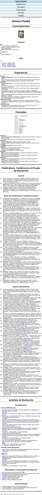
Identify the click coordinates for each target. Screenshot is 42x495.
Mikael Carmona (13, 424)
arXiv (36, 216)
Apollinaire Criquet (6, 410)
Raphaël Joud (5, 434)
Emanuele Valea (30, 424)
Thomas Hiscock (13, 413)
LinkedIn (4, 412)
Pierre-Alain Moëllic (14, 438)
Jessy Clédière (31, 413)
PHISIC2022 (34, 487)
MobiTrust (4, 479)
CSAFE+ (4, 478)
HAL (20, 207)
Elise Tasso (5, 440)
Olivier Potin (23, 465)
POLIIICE (4, 472)
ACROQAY (4, 474)
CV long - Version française (8, 65)
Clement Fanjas (6, 462)
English (21, 16)
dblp (3, 442)
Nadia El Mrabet (14, 444)
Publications (21, 10)
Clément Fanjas (6, 428)
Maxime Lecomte (22, 413)
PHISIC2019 (21, 488)
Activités (21, 13)
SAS (13, 81)
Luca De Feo (22, 444)
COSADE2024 (23, 486)
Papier (38, 291)
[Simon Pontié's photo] (21, 38)
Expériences (21, 4)
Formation (21, 7)
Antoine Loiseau (22, 424)
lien (2, 93)
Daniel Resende (6, 449)
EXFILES (4, 477)
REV (3, 473)
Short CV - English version (8, 64)
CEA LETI (16, 77)
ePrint (4, 233)
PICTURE (4, 476)
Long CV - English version (8, 62)
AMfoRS (3, 84)
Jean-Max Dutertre (33, 419)
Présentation (32, 186)
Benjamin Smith (11, 425)
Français (1, 494)
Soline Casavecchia (7, 416)
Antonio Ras (5, 420)
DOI (16, 182)
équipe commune (10, 79)
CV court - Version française (9, 66)
